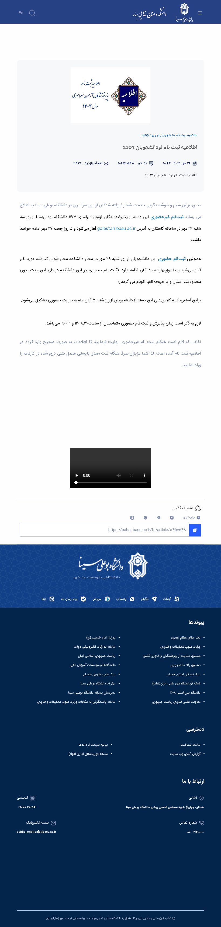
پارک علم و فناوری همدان (99, 674)
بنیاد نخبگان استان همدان (184, 674)
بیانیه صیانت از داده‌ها (93, 745)
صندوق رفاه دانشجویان (185, 665)
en (21, 13)
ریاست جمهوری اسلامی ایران (97, 656)
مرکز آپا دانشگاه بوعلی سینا (98, 683)
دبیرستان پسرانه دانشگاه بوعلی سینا (92, 692)
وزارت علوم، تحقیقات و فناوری (180, 647)
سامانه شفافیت (191, 745)
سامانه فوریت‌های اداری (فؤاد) (88, 754)
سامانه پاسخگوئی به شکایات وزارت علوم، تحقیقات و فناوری (76, 702)
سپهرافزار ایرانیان (55, 918)
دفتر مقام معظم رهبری (186, 637)
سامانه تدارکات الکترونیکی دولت (95, 647)
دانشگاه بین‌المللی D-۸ (185, 692)
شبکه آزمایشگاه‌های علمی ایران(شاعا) (176, 683)
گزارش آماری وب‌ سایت (185, 754)
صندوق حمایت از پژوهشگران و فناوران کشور (172, 656)
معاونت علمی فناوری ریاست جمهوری (176, 702)
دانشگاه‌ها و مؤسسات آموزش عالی (93, 665)
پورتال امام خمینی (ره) (101, 637)
